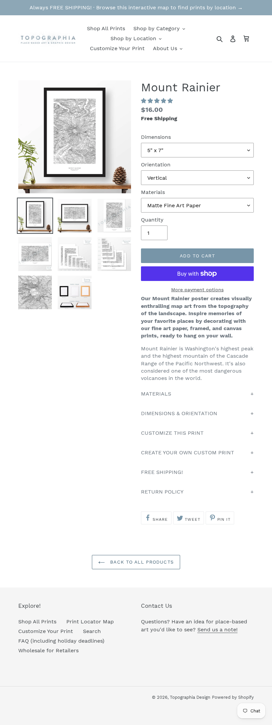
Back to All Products (141, 562)
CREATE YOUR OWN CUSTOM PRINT (187, 452)
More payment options (197, 289)
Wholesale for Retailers (48, 650)
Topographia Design (190, 697)
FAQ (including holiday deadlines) (61, 641)
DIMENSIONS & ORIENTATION (179, 413)
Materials (153, 192)
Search (92, 631)
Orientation (155, 164)
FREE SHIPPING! (162, 472)
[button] (157, 101)
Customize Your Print (45, 631)
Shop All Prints (37, 621)
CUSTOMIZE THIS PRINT (172, 433)
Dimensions (156, 137)
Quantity (152, 220)
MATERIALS (156, 394)
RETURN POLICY (162, 492)
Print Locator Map (90, 621)
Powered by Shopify (233, 697)
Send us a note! (217, 629)
